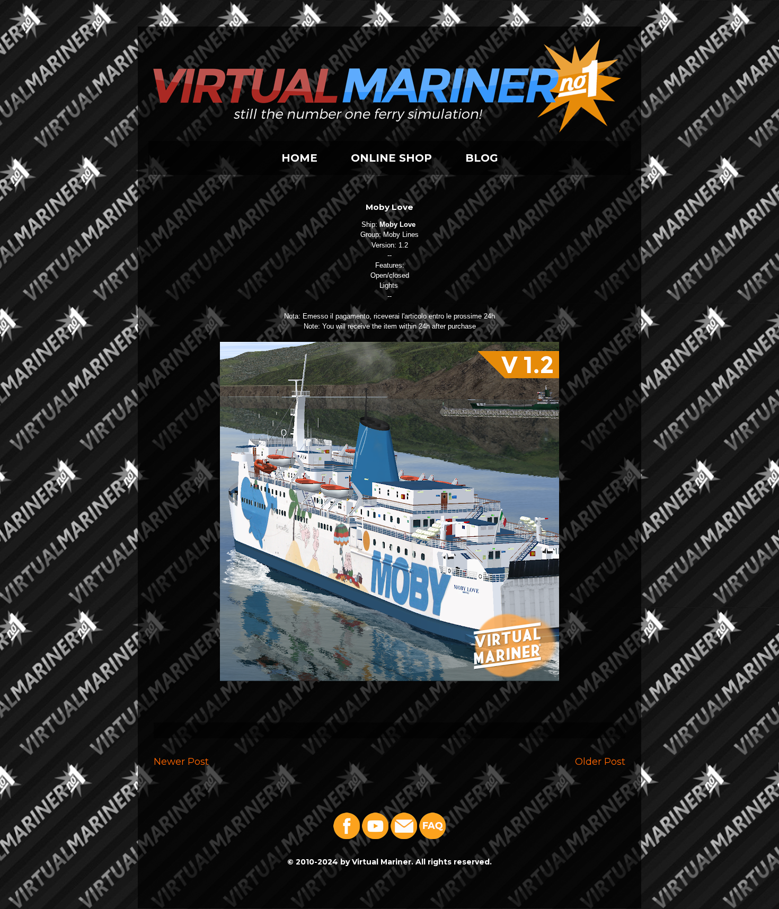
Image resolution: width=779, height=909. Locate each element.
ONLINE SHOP (391, 158)
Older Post (600, 761)
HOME (299, 158)
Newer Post (181, 761)
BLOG (481, 158)
